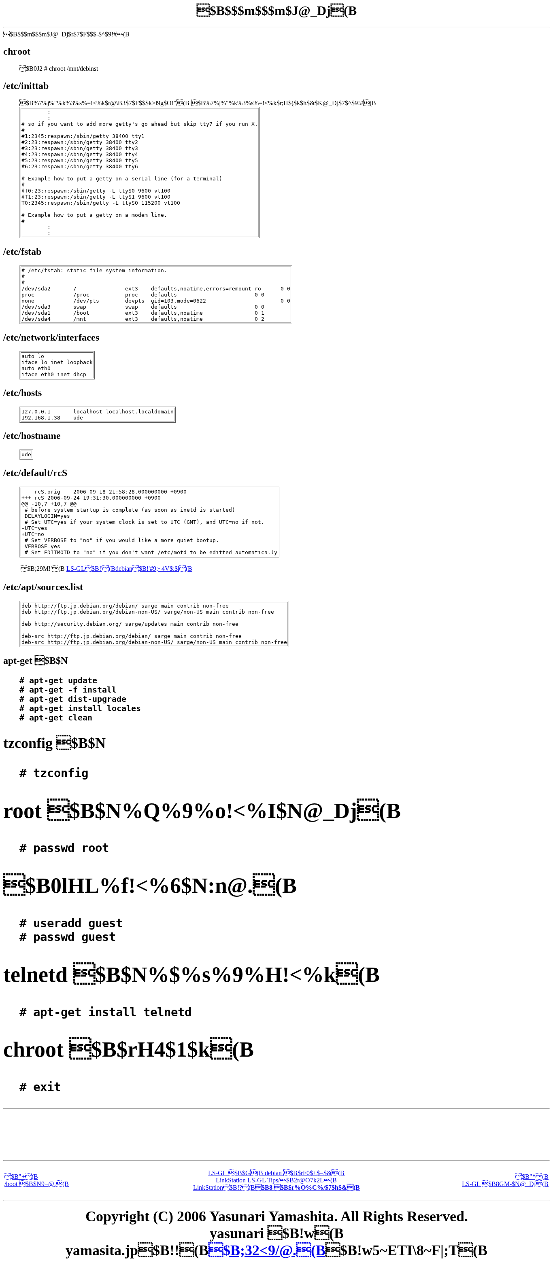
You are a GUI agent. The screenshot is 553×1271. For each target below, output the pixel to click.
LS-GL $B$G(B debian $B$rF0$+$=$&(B (276, 1172)
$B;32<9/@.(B (266, 1250)
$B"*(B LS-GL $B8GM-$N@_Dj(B (505, 1180)
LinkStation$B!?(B (276, 1187)
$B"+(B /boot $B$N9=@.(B (36, 1180)
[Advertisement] (276, 1134)
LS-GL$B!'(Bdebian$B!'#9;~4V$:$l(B (129, 568)
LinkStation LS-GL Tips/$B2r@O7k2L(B (276, 1180)
